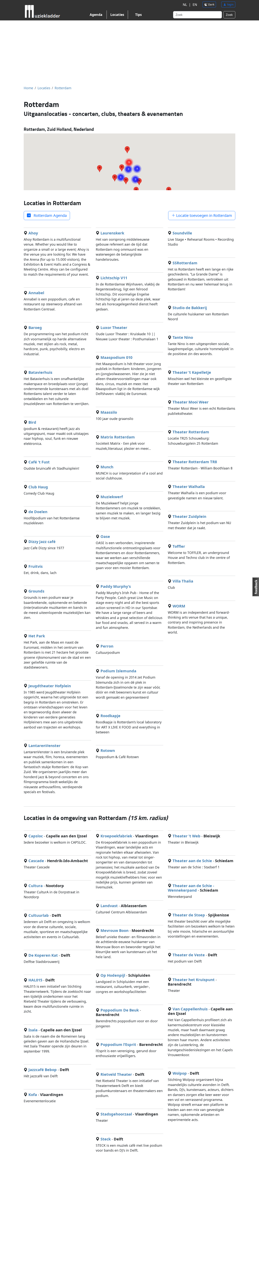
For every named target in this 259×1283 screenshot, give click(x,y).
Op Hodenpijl (112, 975)
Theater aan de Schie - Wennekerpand (191, 888)
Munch (106, 466)
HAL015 (35, 980)
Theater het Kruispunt (194, 979)
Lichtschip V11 (113, 277)
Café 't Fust (39, 462)
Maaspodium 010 (116, 357)
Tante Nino (183, 337)
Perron (106, 646)
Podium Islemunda (118, 670)
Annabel (36, 292)
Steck (105, 1139)
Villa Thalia (183, 581)
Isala (33, 1029)
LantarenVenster (44, 745)
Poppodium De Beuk (119, 1010)
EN (195, 4)
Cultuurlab (38, 915)
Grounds (36, 591)
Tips (138, 14)
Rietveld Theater (116, 1074)
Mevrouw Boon (114, 930)
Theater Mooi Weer (191, 402)
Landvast (109, 905)
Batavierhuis (40, 372)
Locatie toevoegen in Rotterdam (203, 215)
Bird (32, 422)
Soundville (182, 233)
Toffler (179, 546)
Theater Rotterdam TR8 (195, 461)
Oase (105, 536)
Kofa (32, 1094)
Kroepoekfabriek (116, 836)
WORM (179, 606)
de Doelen (37, 511)
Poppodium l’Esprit (118, 1044)
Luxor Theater (113, 327)
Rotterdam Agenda (49, 215)
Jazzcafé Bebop (42, 1069)
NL (185, 4)
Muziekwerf (111, 496)
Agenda (96, 14)
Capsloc (35, 836)
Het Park (36, 635)
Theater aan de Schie (192, 860)
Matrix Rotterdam (117, 437)
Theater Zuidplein (189, 516)
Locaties (117, 14)
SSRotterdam (185, 262)
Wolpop (180, 1073)
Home (28, 88)
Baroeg (35, 327)
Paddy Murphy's (115, 586)
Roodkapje (110, 715)
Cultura (35, 885)
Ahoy (33, 233)
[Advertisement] (129, 52)
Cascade (36, 860)
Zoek (229, 15)
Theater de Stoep (189, 915)
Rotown (107, 750)
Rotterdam (63, 88)
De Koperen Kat (43, 955)
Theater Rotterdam (191, 431)
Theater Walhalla (189, 486)
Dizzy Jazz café (42, 541)
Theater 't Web (186, 836)
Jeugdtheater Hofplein (49, 685)
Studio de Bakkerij (190, 307)
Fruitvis (35, 566)
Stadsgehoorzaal (116, 1114)
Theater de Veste (189, 954)
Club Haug (38, 486)
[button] (129, 157)
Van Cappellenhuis (190, 1009)
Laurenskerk (112, 233)
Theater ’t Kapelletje (192, 372)
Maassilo (108, 412)
